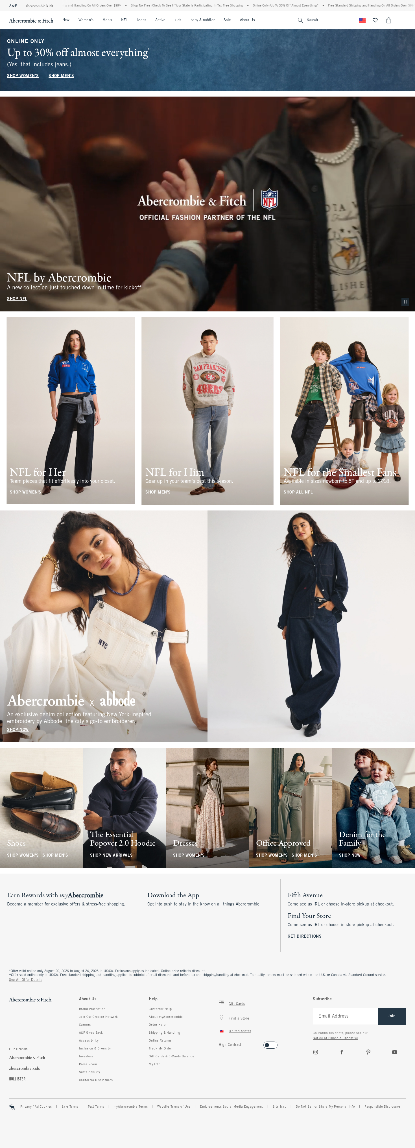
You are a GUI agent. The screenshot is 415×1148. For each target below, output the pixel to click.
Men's (107, 20)
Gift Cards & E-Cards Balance (171, 1056)
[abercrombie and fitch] (31, 20)
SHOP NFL (17, 299)
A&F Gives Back (91, 1032)
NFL (124, 20)
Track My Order (160, 1048)
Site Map (280, 1106)
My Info (154, 1064)
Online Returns (160, 1040)
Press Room (88, 1064)
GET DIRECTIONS (305, 937)
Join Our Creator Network (98, 1017)
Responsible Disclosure (382, 1106)
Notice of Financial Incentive (335, 1038)
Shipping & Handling (164, 1032)
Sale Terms (70, 1106)
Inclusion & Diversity (95, 1048)
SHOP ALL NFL (298, 492)
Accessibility (89, 1040)
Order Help (157, 1024)
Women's (85, 20)
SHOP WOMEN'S (23, 76)
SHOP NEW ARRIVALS (111, 855)
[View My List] (375, 20)
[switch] (220, 1043)
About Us (247, 20)
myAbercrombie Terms (131, 1106)
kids (177, 20)
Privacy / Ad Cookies (36, 1106)
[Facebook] (342, 1052)
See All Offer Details (25, 980)
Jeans (141, 20)
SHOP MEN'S (61, 76)
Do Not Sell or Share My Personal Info (325, 1106)
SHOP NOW (18, 730)
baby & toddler (203, 20)
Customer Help (160, 1009)
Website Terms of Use (174, 1106)
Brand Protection (92, 1009)
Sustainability (89, 1072)
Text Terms (96, 1106)
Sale (227, 20)
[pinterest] (368, 1052)
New (65, 20)
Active (160, 20)
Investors (86, 1056)
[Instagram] (315, 1052)
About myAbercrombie (166, 1017)
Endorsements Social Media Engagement (231, 1106)
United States (240, 1031)
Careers (85, 1024)
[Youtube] (394, 1052)
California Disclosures (96, 1080)
